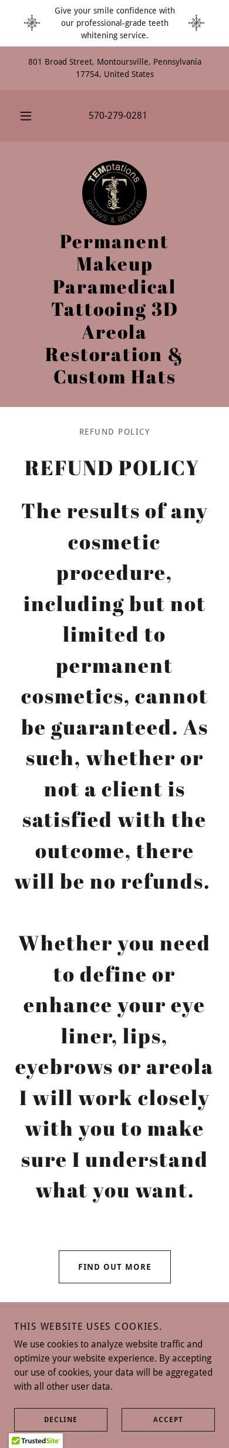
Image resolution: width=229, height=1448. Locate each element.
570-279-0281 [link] (118, 115)
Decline (61, 1420)
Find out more (114, 1267)
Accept (168, 1420)
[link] (114, 193)
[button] (26, 116)
